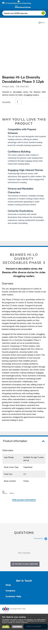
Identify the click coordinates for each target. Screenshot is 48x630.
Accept (5, 627)
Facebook (30, 609)
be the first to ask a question (25, 564)
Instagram (44, 609)
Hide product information (24, 499)
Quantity (6, 102)
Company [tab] (10, 590)
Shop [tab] (8, 585)
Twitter (34, 609)
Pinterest (39, 609)
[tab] (24, 552)
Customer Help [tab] (13, 596)
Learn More (17, 627)
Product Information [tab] (15, 441)
